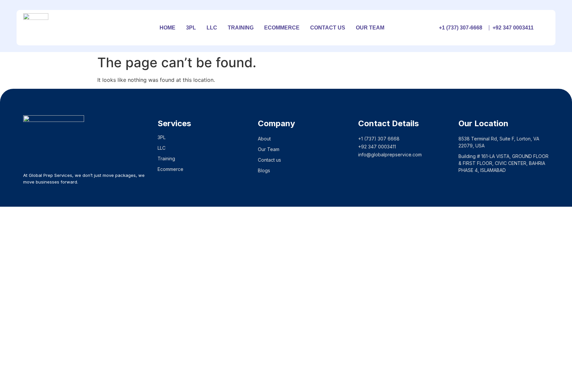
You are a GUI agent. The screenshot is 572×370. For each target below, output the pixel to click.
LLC (212, 27)
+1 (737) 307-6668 (460, 27)
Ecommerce (282, 27)
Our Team (370, 27)
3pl (191, 27)
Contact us (327, 27)
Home (167, 27)
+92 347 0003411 (513, 27)
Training (241, 27)
